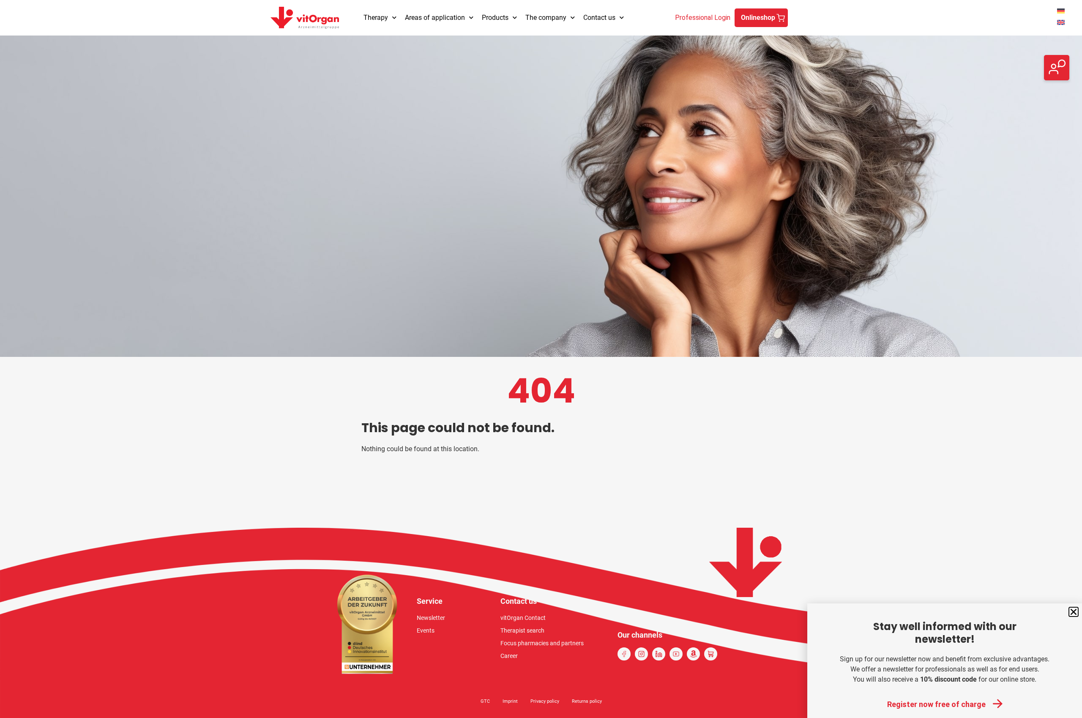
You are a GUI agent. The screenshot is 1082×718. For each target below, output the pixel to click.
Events (425, 630)
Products (495, 18)
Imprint (510, 701)
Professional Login (702, 18)
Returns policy (587, 701)
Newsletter (431, 617)
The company (545, 18)
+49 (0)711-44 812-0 (1010, 72)
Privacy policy (544, 701)
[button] (1073, 612)
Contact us (599, 18)
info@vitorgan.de (1004, 62)
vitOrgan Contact (523, 617)
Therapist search (522, 630)
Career (509, 655)
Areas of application (435, 18)
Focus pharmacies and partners (542, 643)
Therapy (375, 18)
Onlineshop (758, 18)
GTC (485, 701)
